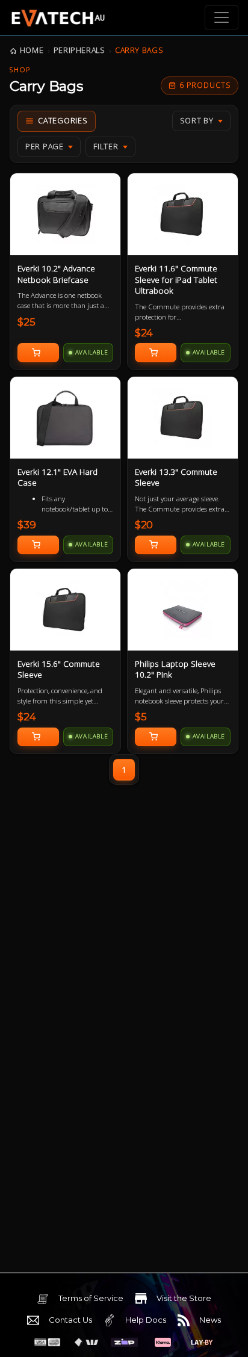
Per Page (44, 146)
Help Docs (145, 1320)
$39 (26, 525)
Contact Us (70, 1320)
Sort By (197, 121)
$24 (144, 333)
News (210, 1320)
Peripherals (79, 50)
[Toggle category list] (56, 121)
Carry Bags (139, 50)
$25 (26, 322)
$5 (141, 717)
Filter (106, 146)
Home (31, 50)
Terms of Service (90, 1298)
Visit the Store (184, 1298)
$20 (144, 525)
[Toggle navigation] (221, 17)
